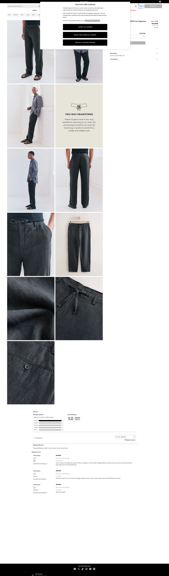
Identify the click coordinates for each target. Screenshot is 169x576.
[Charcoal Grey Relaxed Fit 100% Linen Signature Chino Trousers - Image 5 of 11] (30, 180)
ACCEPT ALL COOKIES (85, 27)
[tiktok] (82, 569)
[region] (85, 25)
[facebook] (75, 569)
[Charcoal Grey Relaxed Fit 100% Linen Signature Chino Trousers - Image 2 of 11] (79, 51)
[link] (136, 6)
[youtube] (94, 569)
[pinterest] (90, 569)
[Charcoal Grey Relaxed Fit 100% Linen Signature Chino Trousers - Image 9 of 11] (30, 308)
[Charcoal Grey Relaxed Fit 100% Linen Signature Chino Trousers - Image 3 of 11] (30, 116)
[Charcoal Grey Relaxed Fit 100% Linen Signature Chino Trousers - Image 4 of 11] (79, 116)
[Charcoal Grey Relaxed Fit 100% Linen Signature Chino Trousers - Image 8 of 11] (79, 244)
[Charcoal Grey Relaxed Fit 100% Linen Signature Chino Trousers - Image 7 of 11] (30, 244)
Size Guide (142, 33)
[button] (134, 53)
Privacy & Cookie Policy (93, 20)
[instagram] (86, 569)
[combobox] (127, 437)
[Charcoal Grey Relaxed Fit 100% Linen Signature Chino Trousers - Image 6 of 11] (79, 180)
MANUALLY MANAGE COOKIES (85, 42)
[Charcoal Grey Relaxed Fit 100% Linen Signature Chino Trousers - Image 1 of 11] (30, 51)
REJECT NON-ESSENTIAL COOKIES (85, 35)
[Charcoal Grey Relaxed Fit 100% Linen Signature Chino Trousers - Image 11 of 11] (30, 372)
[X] (79, 569)
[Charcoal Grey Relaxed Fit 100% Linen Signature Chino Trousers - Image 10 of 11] (79, 308)
